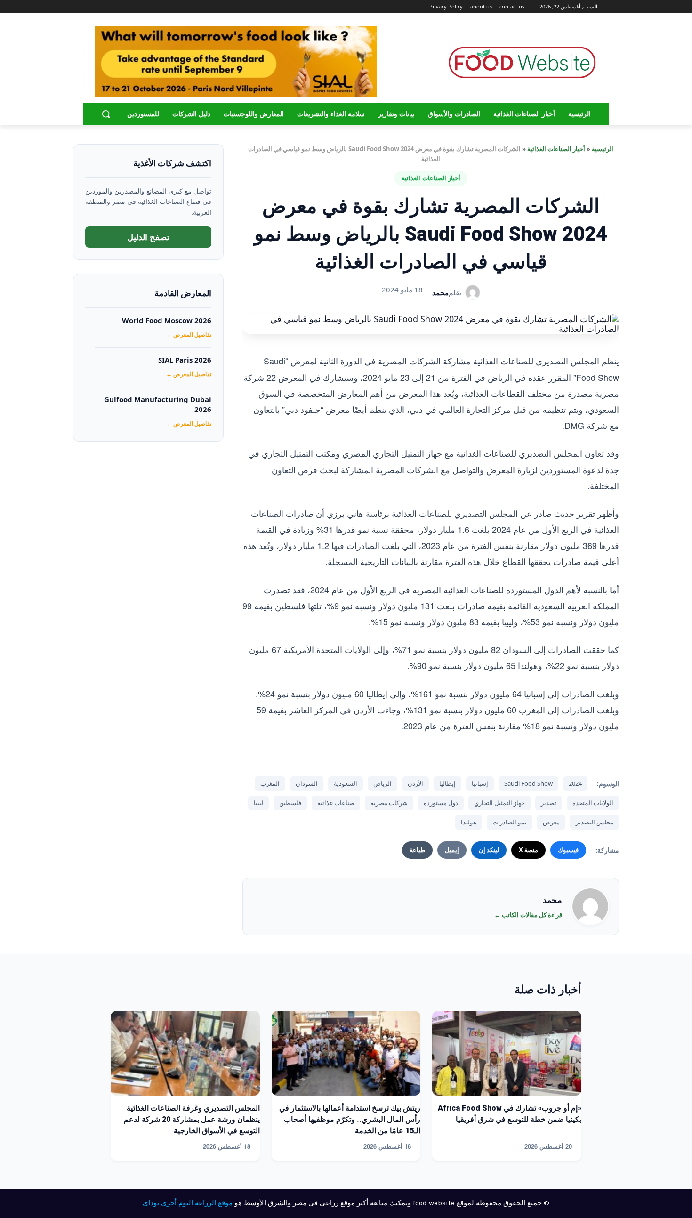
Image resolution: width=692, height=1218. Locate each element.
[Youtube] (100, 6)
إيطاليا (447, 783)
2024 (575, 783)
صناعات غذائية (335, 803)
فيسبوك (568, 850)
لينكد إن (489, 850)
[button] (106, 114)
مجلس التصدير (594, 822)
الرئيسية (602, 149)
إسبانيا (480, 783)
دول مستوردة (441, 803)
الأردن (415, 783)
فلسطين (290, 803)
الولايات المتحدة (592, 803)
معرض (551, 822)
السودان (307, 783)
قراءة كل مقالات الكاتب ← (528, 915)
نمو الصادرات (509, 822)
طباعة (417, 850)
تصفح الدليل (148, 236)
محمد (440, 292)
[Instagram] (124, 6)
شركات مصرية (389, 803)
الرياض (382, 783)
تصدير (548, 803)
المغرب (270, 783)
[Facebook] (136, 6)
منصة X (528, 850)
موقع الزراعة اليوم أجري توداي (188, 1203)
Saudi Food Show (528, 783)
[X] (110, 6)
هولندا (468, 822)
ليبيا (258, 803)
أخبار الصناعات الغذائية (556, 149)
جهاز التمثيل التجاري (499, 803)
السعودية (345, 783)
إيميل (452, 850)
